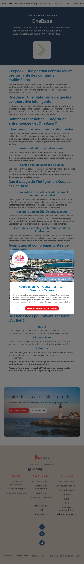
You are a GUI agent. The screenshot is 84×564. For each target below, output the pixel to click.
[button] (6, 3)
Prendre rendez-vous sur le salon (42, 308)
